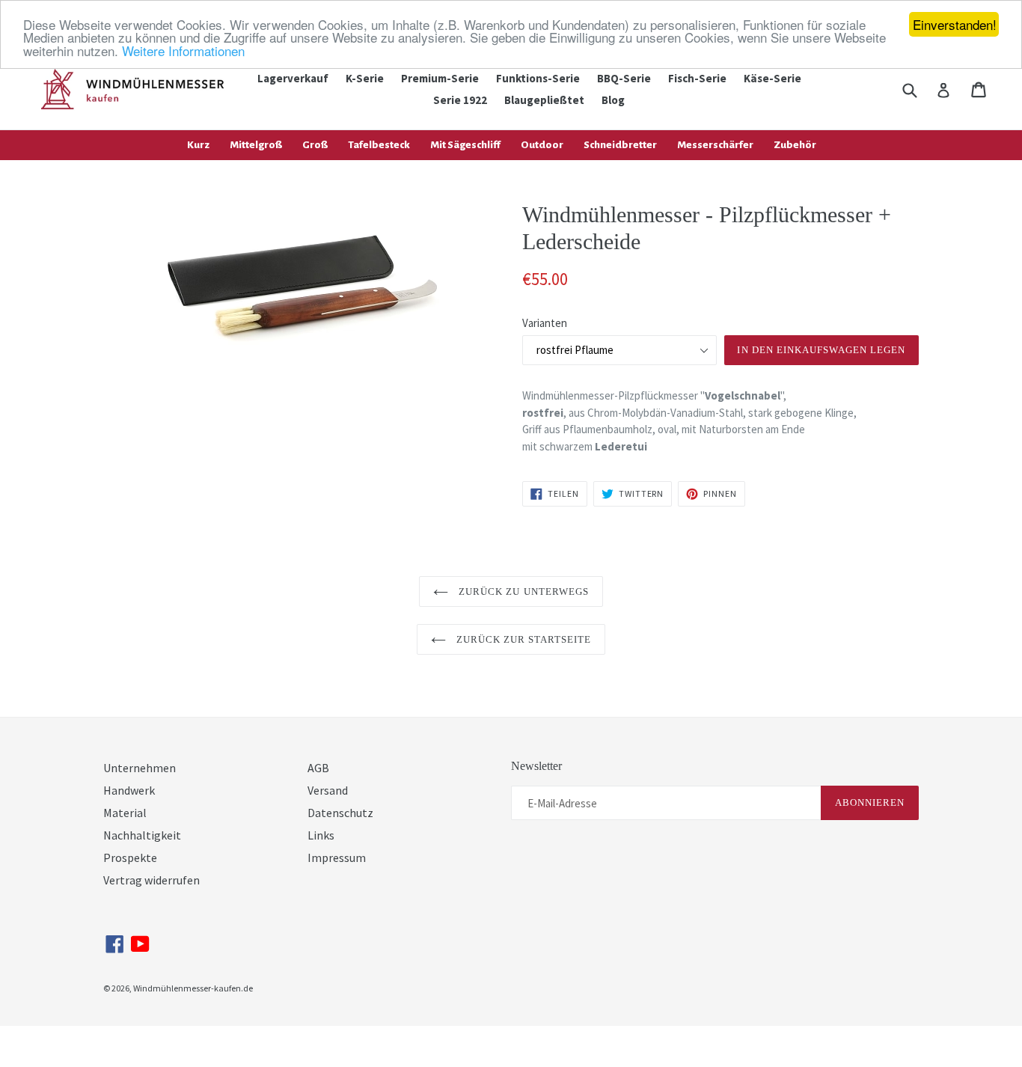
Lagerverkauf (292, 78)
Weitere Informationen (183, 50)
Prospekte (130, 857)
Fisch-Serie (697, 78)
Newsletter (536, 765)
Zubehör (795, 144)
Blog (613, 100)
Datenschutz (340, 812)
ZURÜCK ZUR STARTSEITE (522, 639)
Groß (315, 144)
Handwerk (129, 790)
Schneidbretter (620, 144)
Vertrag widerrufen (151, 879)
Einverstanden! (955, 24)
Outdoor (542, 144)
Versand (327, 790)
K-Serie (365, 78)
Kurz (198, 144)
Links (320, 835)
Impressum (336, 857)
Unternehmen (139, 767)
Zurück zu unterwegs (522, 591)
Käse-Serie (772, 78)
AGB (318, 767)
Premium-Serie (440, 78)
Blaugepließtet (544, 100)
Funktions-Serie (538, 78)
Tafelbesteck (379, 144)
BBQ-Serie (624, 78)
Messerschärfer (715, 144)
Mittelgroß (256, 144)
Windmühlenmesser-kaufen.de (193, 988)
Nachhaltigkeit (142, 835)
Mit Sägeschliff (465, 144)
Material (125, 812)
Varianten (544, 323)
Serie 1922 (460, 100)
